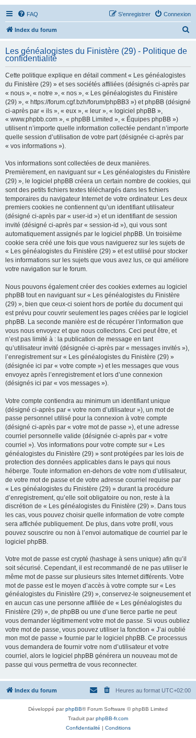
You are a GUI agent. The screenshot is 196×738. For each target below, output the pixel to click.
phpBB (73, 709)
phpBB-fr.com (112, 718)
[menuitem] (27, 14)
